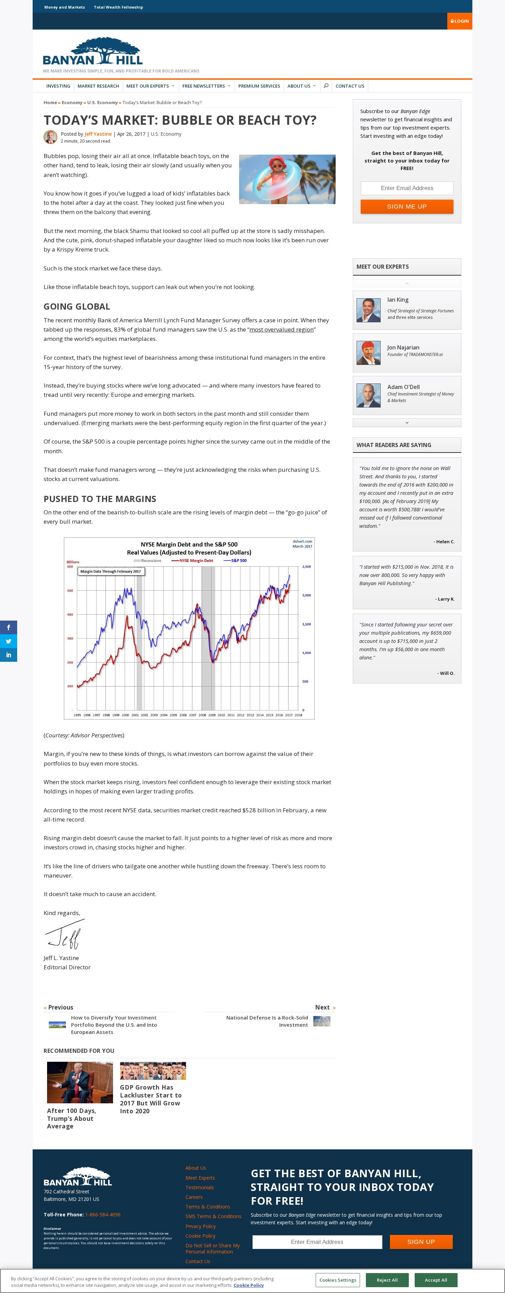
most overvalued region (281, 329)
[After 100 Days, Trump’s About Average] (80, 1082)
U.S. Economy (102, 102)
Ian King (398, 299)
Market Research (98, 86)
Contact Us (350, 86)
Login (461, 21)
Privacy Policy (201, 1226)
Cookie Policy (200, 1236)
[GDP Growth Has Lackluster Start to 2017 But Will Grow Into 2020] (153, 1071)
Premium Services (259, 86)
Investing (58, 86)
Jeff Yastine (98, 134)
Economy (72, 102)
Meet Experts (200, 1177)
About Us (299, 86)
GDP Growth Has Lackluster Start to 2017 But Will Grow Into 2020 (151, 1099)
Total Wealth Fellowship (118, 7)
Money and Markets (64, 7)
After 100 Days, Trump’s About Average (72, 1118)
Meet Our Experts (147, 86)
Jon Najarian (403, 347)
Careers (194, 1197)
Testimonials (200, 1187)
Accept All (436, 1280)
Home (50, 102)
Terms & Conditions (208, 1206)
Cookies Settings (337, 1280)
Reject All (387, 1280)
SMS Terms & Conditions (214, 1216)
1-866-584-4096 (103, 1214)
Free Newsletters (203, 86)
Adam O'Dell (404, 387)
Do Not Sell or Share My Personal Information (213, 1248)
